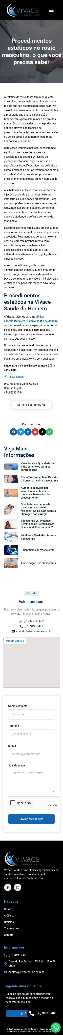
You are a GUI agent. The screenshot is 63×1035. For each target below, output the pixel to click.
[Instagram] (17, 887)
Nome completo (17, 706)
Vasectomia (15, 573)
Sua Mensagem (17, 765)
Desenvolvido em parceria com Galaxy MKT (31, 1033)
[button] (51, 10)
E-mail (12, 745)
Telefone (13, 725)
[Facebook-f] (7, 887)
